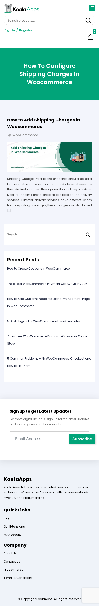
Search (88, 20)
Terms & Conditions (18, 578)
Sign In (10, 30)
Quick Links (17, 510)
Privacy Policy (13, 570)
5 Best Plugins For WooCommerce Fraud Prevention (44, 321)
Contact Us (12, 561)
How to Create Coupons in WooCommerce (38, 269)
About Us (10, 553)
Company (15, 545)
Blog (7, 518)
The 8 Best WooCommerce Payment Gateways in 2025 (47, 284)
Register (25, 30)
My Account (12, 535)
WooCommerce (25, 135)
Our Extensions (14, 526)
